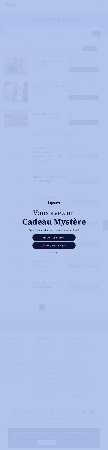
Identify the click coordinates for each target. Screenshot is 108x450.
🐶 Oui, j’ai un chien (54, 237)
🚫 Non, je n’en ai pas (54, 245)
